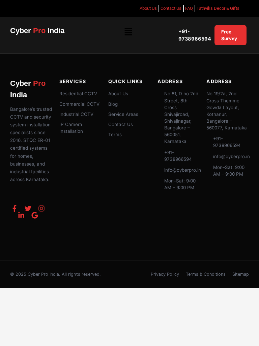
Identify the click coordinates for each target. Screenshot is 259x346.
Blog (113, 104)
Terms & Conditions (206, 274)
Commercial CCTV (79, 104)
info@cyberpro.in (182, 170)
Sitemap (240, 274)
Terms (115, 134)
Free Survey (229, 35)
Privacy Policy (165, 274)
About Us (118, 93)
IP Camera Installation (71, 128)
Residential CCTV (78, 93)
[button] (128, 32)
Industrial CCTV (76, 114)
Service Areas (123, 114)
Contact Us (120, 124)
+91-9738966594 (194, 35)
